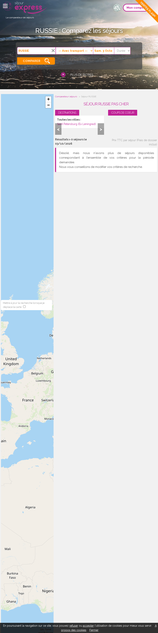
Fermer (93, 630)
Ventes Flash (148, 9)
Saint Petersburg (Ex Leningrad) (76, 124)
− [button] (48, 105)
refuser (73, 625)
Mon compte (136, 7)
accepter (88, 625)
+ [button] (48, 99)
